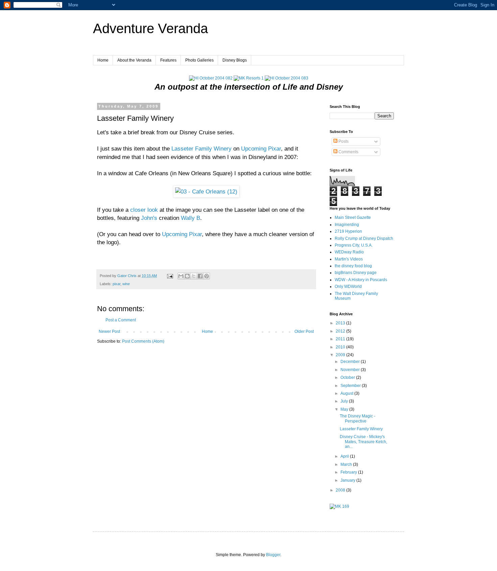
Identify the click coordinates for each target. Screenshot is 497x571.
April (345, 456)
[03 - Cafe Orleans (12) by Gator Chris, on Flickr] (206, 191)
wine (126, 284)
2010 (341, 347)
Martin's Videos (349, 259)
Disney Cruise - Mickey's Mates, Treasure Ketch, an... (363, 441)
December (350, 361)
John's (149, 217)
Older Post (304, 331)
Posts (343, 141)
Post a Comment (120, 320)
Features (168, 60)
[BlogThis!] (187, 276)
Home (103, 60)
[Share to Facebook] (200, 276)
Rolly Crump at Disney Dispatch (364, 238)
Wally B (190, 217)
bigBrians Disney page (356, 272)
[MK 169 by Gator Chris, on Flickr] (339, 506)
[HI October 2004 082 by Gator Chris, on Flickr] (211, 78)
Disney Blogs (234, 60)
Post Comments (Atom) (143, 341)
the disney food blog (353, 266)
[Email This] (181, 276)
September (351, 385)
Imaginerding (347, 224)
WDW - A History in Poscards (361, 279)
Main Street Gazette (353, 217)
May (344, 409)
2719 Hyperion (348, 231)
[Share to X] (193, 276)
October (348, 377)
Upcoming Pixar (261, 148)
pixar (116, 284)
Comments (347, 152)
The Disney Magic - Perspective (357, 418)
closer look (144, 209)
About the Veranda (134, 60)
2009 (341, 354)
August (347, 393)
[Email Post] (169, 276)
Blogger (273, 554)
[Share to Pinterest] (206, 276)
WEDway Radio (349, 252)
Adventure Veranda (150, 28)
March (346, 464)
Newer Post (109, 331)
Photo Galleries (199, 60)
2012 (341, 331)
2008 (341, 490)
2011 (341, 339)
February (349, 472)
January (348, 480)
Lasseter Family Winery (201, 148)
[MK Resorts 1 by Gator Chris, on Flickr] (249, 78)
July (344, 401)
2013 (341, 323)
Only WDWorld (348, 286)
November (350, 369)
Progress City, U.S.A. (354, 245)
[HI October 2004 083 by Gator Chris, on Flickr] (286, 78)
